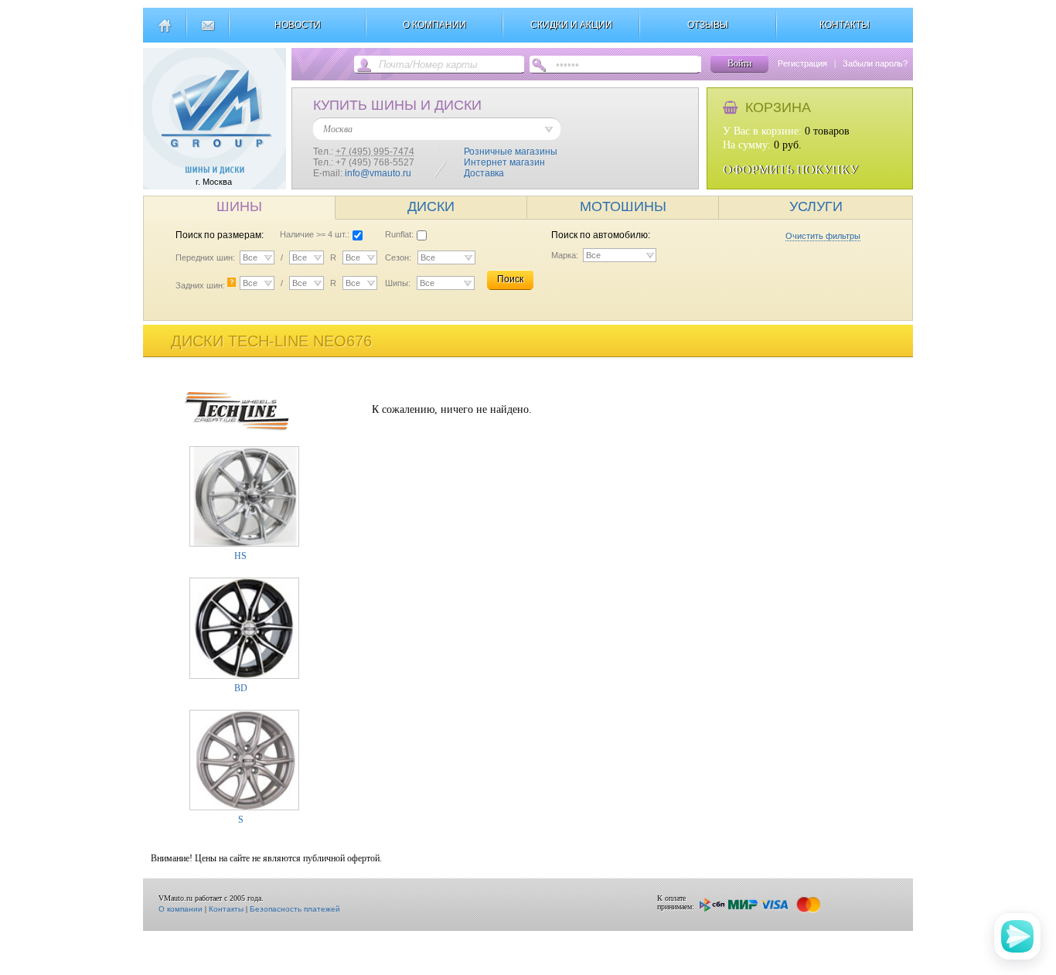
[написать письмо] (207, 31)
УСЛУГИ (816, 206)
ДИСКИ (431, 206)
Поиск (510, 279)
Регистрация (802, 63)
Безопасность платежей (295, 909)
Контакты (226, 909)
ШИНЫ (239, 206)
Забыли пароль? (875, 63)
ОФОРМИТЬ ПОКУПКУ (790, 169)
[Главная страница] (164, 31)
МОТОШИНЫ (623, 206)
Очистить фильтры (822, 235)
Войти (739, 63)
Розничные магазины (510, 151)
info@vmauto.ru (378, 173)
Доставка (484, 173)
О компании (180, 909)
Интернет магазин (504, 162)
